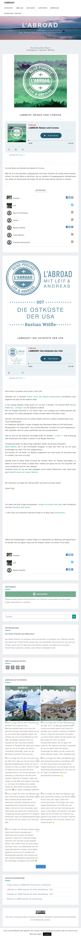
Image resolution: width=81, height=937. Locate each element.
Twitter (27, 507)
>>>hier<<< (58, 436)
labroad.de (59, 513)
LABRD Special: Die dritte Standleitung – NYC (35, 889)
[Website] (72, 228)
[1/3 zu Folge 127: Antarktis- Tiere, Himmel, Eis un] (58, 703)
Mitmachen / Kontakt (12, 13)
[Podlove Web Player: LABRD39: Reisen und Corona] (40, 137)
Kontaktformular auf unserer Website (23, 472)
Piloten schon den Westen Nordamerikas (44, 397)
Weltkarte (30, 8)
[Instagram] (72, 198)
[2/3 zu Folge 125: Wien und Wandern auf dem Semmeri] (22, 809)
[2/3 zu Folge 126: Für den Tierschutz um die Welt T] (58, 738)
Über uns (19, 8)
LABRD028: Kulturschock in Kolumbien (35, 885)
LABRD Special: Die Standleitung (29, 899)
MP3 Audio (20, 155)
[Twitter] (69, 198)
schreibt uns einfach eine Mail (50, 504)
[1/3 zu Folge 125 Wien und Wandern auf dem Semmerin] (58, 809)
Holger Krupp (12, 885)
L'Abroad (9, 2)
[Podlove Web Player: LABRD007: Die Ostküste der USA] (40, 360)
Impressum (54, 8)
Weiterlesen (41, 190)
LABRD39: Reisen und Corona (40, 115)
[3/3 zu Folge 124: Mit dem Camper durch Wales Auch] (22, 845)
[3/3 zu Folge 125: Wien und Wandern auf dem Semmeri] (58, 774)
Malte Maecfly (11, 447)
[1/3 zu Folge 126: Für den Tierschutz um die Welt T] (22, 774)
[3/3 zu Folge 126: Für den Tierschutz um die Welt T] (22, 738)
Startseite (8, 8)
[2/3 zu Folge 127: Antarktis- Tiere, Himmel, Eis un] (22, 703)
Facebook (16, 507)
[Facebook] (66, 198)
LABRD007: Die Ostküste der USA (40, 338)
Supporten (42, 8)
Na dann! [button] (47, 934)
